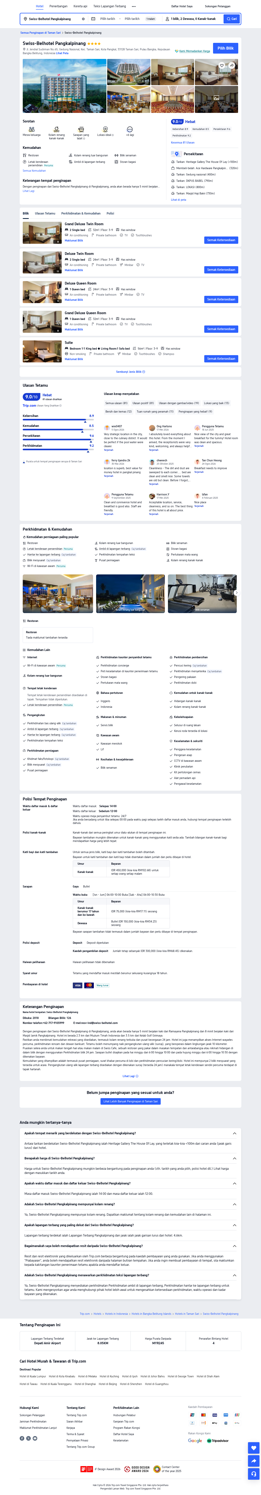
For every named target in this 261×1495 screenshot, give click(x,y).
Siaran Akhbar (74, 1421)
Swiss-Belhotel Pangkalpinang (54, 43)
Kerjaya (70, 1427)
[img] (64, 86)
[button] (134, 6)
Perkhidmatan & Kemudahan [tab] (81, 213)
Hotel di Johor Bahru (153, 1376)
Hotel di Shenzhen (131, 1384)
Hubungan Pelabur (124, 1415)
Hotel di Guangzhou (157, 1384)
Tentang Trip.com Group (80, 1446)
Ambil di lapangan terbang (114, 548)
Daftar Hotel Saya (123, 1434)
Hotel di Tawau (28, 1384)
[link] (182, 6)
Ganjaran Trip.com (123, 1421)
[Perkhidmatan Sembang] (253, 1474)
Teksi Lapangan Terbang (109, 6)
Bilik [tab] (26, 213)
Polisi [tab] (110, 213)
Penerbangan (58, 6)
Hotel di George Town (181, 1376)
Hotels (97, 1313)
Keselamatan (120, 1440)
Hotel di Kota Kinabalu (62, 1376)
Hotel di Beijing (108, 1384)
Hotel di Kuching (109, 1376)
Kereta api (80, 6)
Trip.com (85, 1313)
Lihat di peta (178, 199)
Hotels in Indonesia (116, 1313)
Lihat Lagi (28, 190)
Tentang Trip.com (76, 1415)
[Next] (237, 593)
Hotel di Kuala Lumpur (33, 1376)
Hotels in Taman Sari (187, 1313)
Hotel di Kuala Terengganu (56, 1384)
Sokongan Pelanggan (32, 1415)
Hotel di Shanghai (85, 1384)
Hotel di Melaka (87, 1376)
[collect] (253, 1448)
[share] (253, 1461)
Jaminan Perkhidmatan (33, 1421)
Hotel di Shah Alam (208, 1376)
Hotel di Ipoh (130, 1376)
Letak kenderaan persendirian (44, 548)
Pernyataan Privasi (77, 1440)
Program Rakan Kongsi (126, 1427)
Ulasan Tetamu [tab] (45, 213)
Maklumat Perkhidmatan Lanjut (38, 1427)
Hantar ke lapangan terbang (43, 554)
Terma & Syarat (75, 1434)
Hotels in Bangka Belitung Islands (151, 1313)
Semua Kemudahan (34, 170)
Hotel (39, 6)
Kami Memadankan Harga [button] (194, 51)
